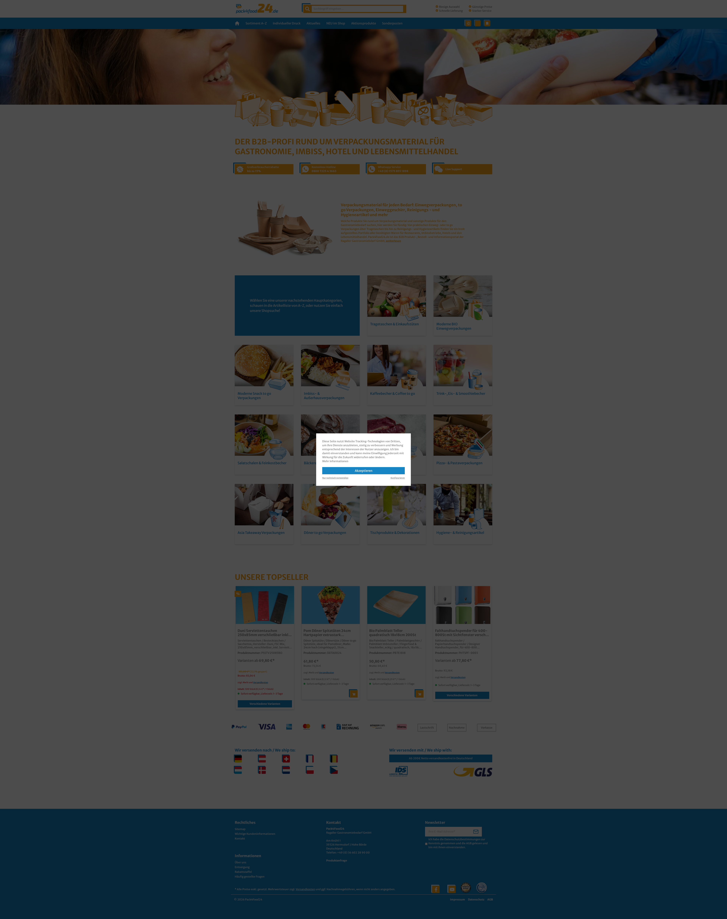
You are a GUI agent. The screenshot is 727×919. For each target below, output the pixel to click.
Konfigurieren (398, 478)
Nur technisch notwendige (335, 478)
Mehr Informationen (335, 461)
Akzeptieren (363, 471)
